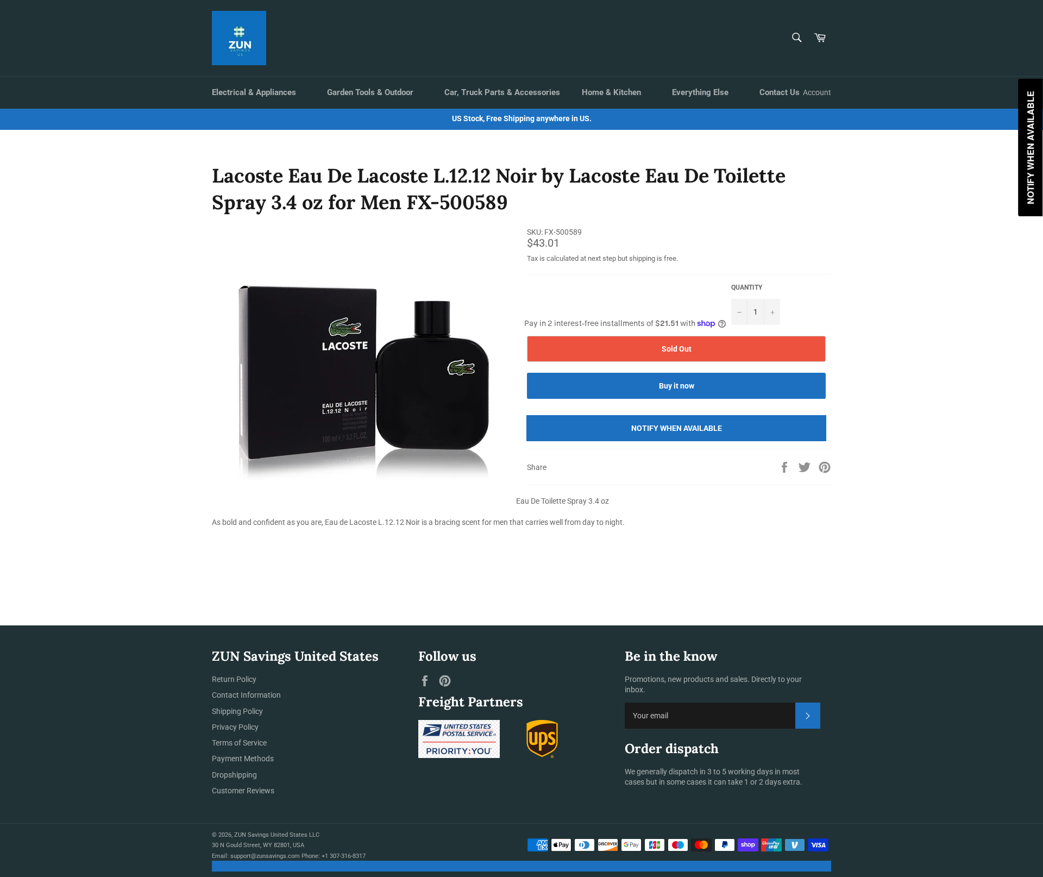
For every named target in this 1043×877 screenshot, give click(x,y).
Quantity (746, 287)
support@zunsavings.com (265, 856)
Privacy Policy (235, 727)
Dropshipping (234, 774)
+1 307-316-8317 (344, 856)
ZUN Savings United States (270, 834)
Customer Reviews (243, 790)
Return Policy (234, 679)
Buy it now (676, 385)
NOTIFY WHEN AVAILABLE (676, 428)
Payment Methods (243, 758)
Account (817, 92)
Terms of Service (239, 742)
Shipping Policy (237, 711)
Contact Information (246, 695)
